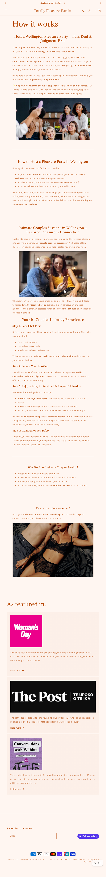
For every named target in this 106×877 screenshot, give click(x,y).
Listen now (15, 789)
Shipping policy (79, 859)
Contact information (91, 862)
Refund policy (66, 859)
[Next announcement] (101, 3)
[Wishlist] (94, 11)
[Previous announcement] (5, 3)
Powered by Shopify (38, 859)
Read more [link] (15, 670)
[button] (6, 11)
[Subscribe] (53, 836)
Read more (15, 727)
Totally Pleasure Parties (22, 859)
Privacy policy (53, 859)
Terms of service (93, 859)
